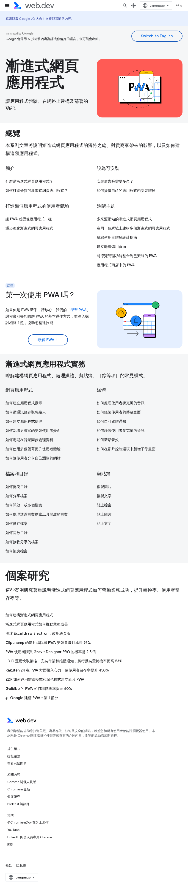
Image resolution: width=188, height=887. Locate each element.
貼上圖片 (104, 514)
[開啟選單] (7, 5)
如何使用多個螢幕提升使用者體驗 (33, 449)
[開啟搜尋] (125, 5)
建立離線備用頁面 (111, 246)
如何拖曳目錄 (17, 487)
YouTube (13, 830)
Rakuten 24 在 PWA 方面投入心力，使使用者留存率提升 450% (57, 670)
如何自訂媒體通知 (111, 421)
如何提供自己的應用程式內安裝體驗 (126, 190)
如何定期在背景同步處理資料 (29, 440)
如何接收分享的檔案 (22, 542)
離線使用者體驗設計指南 (117, 237)
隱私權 (21, 865)
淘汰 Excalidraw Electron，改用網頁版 (38, 633)
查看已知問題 (17, 763)
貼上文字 (104, 523)
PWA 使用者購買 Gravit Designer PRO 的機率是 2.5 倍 (51, 652)
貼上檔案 (104, 505)
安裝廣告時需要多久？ (115, 181)
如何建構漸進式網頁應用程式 (29, 615)
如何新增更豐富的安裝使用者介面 (33, 430)
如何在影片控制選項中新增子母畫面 (126, 449)
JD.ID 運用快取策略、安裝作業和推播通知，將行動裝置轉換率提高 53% (64, 661)
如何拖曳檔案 (17, 551)
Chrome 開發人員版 (21, 782)
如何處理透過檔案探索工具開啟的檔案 (37, 514)
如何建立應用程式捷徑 (24, 421)
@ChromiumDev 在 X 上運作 (28, 822)
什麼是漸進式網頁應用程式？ (29, 181)
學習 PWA (78, 310)
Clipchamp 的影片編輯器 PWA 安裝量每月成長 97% (48, 642)
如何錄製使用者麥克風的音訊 (120, 430)
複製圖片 (104, 487)
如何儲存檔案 (17, 523)
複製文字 (104, 496)
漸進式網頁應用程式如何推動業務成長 (37, 624)
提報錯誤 (13, 756)
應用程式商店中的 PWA (116, 265)
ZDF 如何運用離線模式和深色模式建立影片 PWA (45, 679)
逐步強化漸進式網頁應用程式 (29, 228)
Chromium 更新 (18, 789)
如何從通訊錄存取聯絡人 (26, 412)
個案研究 (13, 797)
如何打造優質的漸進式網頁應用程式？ (37, 190)
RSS (10, 844)
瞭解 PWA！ (48, 340)
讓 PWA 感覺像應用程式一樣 (29, 219)
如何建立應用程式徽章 (24, 403)
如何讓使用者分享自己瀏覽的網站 (33, 458)
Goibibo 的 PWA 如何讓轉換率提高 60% (39, 688)
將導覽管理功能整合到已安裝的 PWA (127, 256)
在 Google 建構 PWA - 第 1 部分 (32, 698)
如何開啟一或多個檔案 (24, 505)
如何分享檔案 (17, 496)
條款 (9, 865)
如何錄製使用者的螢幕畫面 (119, 412)
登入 (179, 5)
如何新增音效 (108, 440)
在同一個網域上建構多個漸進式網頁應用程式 (133, 228)
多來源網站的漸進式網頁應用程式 (124, 219)
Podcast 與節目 (18, 804)
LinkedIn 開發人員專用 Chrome (29, 837)
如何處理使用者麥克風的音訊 (120, 403)
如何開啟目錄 (17, 533)
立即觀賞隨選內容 (58, 19)
